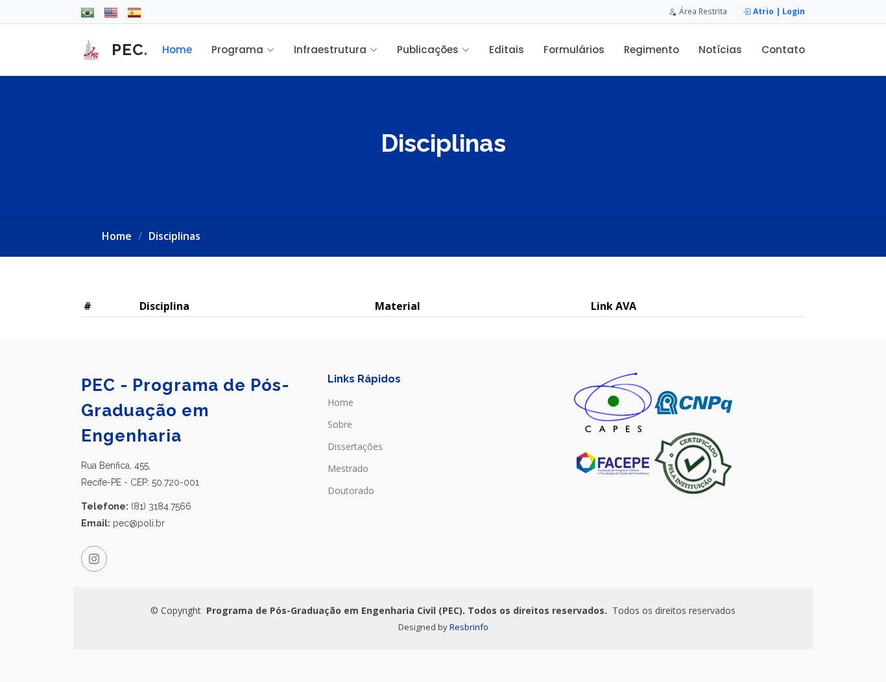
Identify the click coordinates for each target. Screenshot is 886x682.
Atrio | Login (779, 11)
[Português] (87, 11)
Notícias (720, 49)
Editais (506, 49)
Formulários (574, 49)
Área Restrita (703, 11)
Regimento (651, 49)
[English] (110, 11)
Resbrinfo (468, 627)
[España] (134, 11)
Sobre (340, 424)
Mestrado (348, 468)
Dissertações (355, 446)
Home (177, 49)
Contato (783, 49)
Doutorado (351, 490)
